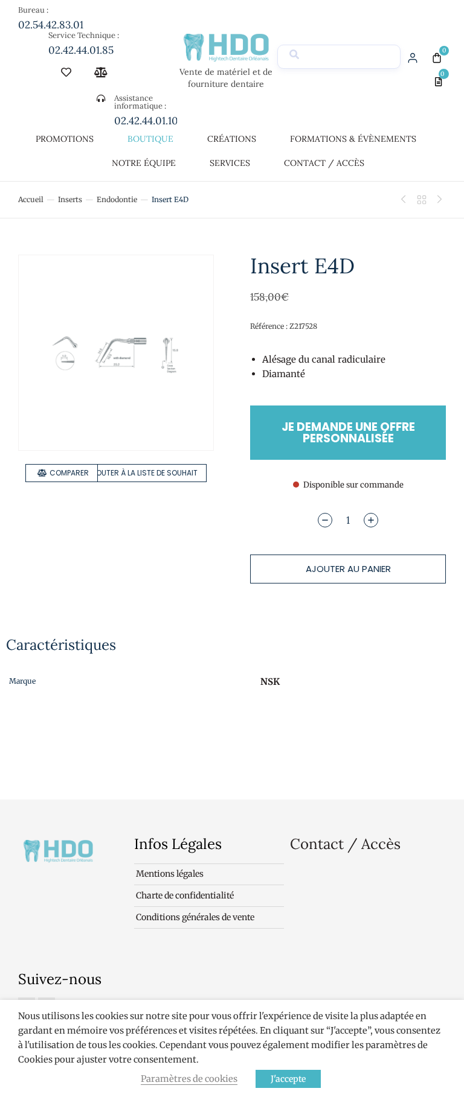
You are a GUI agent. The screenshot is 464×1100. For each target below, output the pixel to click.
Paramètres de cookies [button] (189, 1078)
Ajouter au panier (348, 568)
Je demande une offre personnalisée (348, 433)
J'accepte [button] (288, 1078)
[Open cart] (437, 58)
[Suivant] (437, 200)
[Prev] (407, 200)
